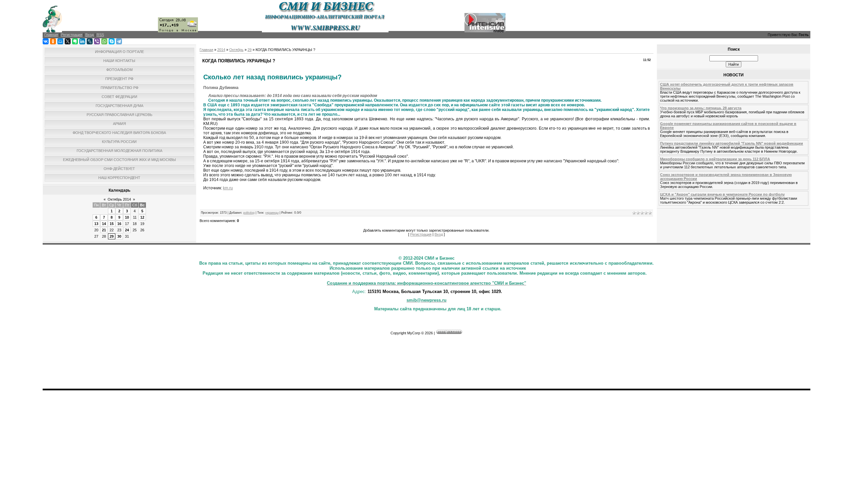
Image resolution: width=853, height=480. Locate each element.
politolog (249, 212)
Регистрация (420, 234)
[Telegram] (119, 41)
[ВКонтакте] (46, 41)
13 (96, 224)
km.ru (228, 188)
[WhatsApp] (104, 41)
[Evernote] (75, 41)
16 (119, 224)
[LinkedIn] (82, 41)
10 (127, 217)
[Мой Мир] (60, 41)
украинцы (272, 212)
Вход (438, 234)
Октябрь (236, 50)
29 (112, 236)
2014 (221, 50)
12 (142, 217)
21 (104, 230)
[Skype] (112, 41)
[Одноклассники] (53, 41)
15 (112, 224)
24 (127, 230)
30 (119, 236)
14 (104, 224)
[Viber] (97, 41)
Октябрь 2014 (119, 199)
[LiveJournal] (90, 41)
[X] (68, 41)
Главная (206, 50)
